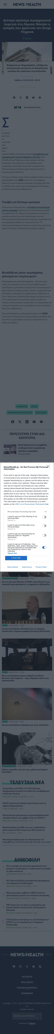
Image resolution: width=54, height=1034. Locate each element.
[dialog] (27, 517)
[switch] (44, 517)
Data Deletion (12, 567)
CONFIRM (16, 558)
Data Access (27, 567)
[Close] (49, 467)
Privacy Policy (41, 567)
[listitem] (27, 511)
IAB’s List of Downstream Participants (30, 504)
